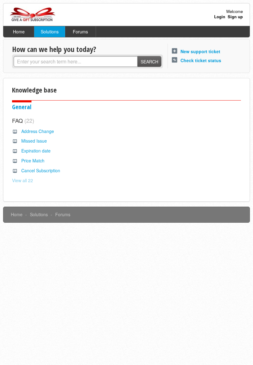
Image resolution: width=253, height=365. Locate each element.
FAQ (22, 120)
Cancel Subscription (40, 170)
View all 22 (22, 180)
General (21, 107)
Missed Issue (34, 141)
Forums (80, 31)
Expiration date (36, 151)
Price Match (32, 160)
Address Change (37, 131)
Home (19, 31)
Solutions (50, 31)
